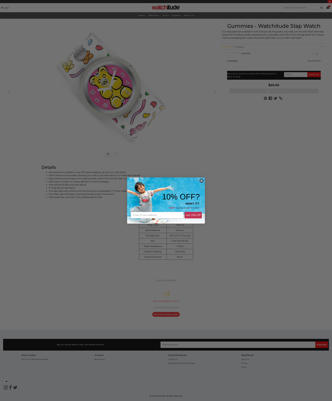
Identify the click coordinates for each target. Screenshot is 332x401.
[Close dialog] (201, 180)
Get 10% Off (193, 215)
